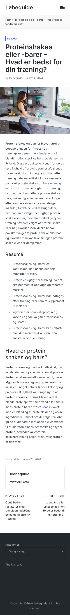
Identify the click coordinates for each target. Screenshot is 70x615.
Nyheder (12, 38)
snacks (47, 407)
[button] (19, 481)
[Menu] (62, 7)
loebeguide (19, 474)
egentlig (55, 183)
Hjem (8, 19)
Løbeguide (19, 7)
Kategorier (12, 544)
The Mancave (13, 564)
